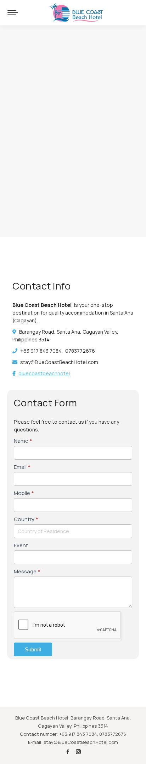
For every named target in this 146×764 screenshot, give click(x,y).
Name (23, 440)
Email (22, 467)
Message (27, 571)
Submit (33, 649)
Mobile (24, 493)
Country (26, 519)
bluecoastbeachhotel (44, 373)
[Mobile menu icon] (12, 13)
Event (21, 545)
